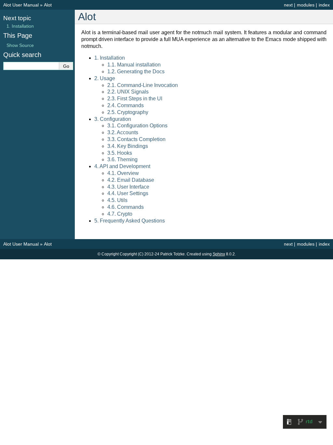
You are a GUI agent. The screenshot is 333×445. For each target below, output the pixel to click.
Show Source (20, 45)
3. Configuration (112, 119)
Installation (20, 26)
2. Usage (104, 78)
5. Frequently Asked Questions (129, 220)
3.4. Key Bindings (127, 146)
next (288, 4)
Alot (48, 4)
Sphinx (219, 254)
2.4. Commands (125, 105)
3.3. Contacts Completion (136, 139)
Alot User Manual (21, 4)
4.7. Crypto (119, 214)
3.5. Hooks (119, 153)
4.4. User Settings (127, 193)
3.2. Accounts (122, 132)
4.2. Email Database (130, 180)
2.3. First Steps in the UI (134, 98)
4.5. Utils (117, 200)
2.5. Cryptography (127, 112)
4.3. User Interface (128, 187)
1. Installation (109, 58)
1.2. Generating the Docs (136, 71)
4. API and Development (122, 166)
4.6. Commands (125, 207)
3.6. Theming (122, 159)
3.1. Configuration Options (137, 125)
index (324, 4)
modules (305, 4)
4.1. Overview (123, 173)
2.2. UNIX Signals (128, 91)
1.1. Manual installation (134, 64)
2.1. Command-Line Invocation (142, 85)
